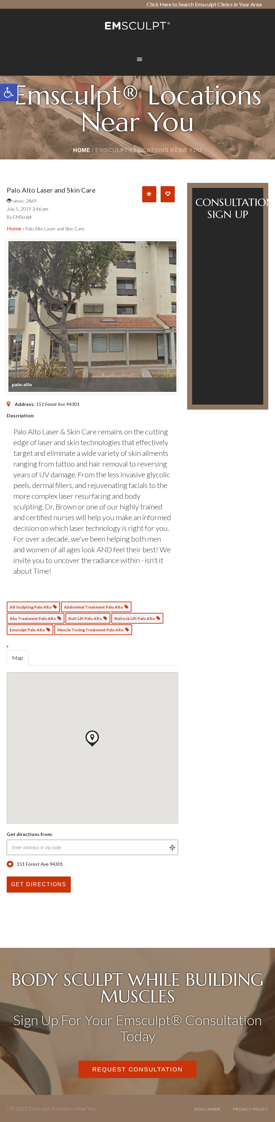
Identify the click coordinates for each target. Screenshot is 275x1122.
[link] (8, 92)
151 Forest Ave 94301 (40, 864)
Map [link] (17, 657)
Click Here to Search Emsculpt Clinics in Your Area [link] (204, 4)
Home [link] (82, 150)
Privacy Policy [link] (250, 1109)
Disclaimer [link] (208, 1109)
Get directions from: (30, 834)
